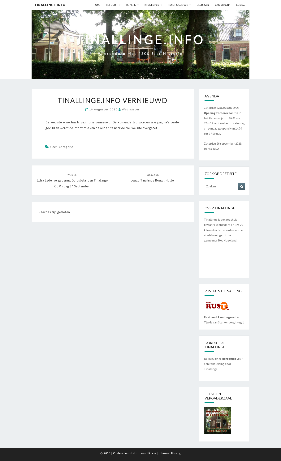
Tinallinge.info (49, 4)
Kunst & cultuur (178, 4)
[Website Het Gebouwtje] (217, 422)
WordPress (149, 453)
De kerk (131, 4)
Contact (241, 4)
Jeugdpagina (222, 4)
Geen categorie (61, 147)
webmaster (131, 109)
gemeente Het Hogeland (220, 240)
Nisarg (176, 453)
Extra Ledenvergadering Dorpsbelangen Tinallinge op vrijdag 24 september (72, 180)
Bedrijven (203, 4)
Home (97, 4)
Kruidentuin (152, 4)
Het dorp (111, 4)
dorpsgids (229, 359)
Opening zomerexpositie (221, 113)
